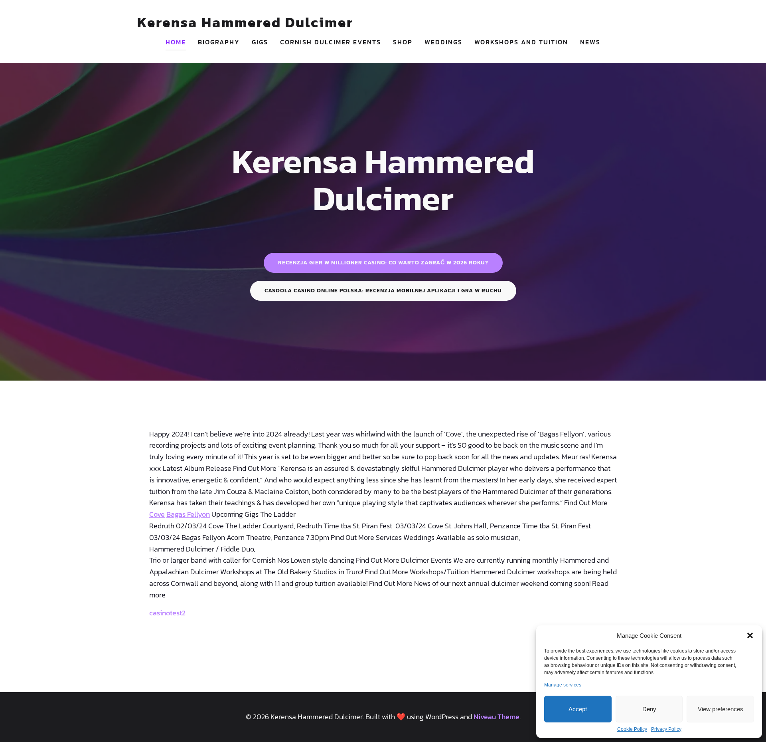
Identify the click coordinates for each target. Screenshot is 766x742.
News (590, 42)
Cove (157, 514)
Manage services (562, 685)
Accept (578, 709)
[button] (750, 635)
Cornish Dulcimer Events (330, 42)
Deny (649, 709)
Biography (219, 42)
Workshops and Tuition (521, 42)
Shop (403, 42)
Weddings (443, 42)
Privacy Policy (666, 729)
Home (176, 42)
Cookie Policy (632, 729)
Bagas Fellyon (188, 514)
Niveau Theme (496, 716)
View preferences (720, 709)
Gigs (260, 42)
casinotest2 (167, 612)
